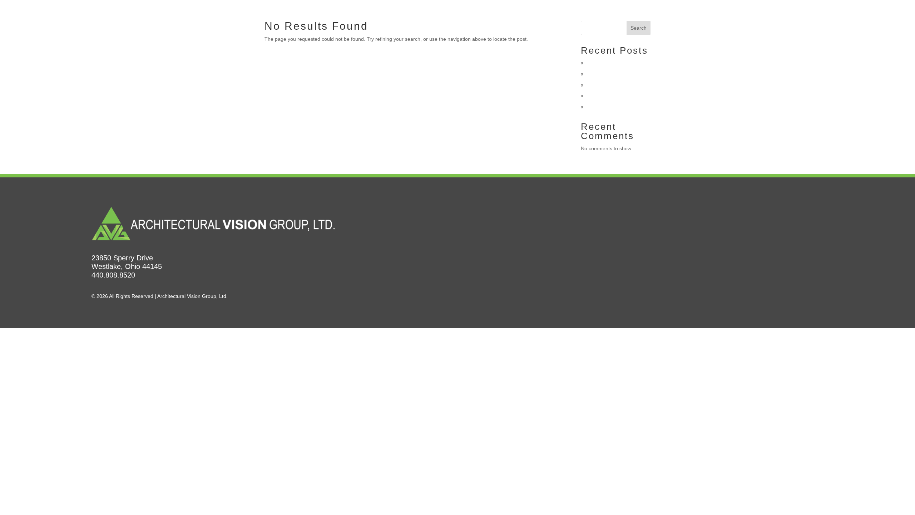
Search (638, 28)
